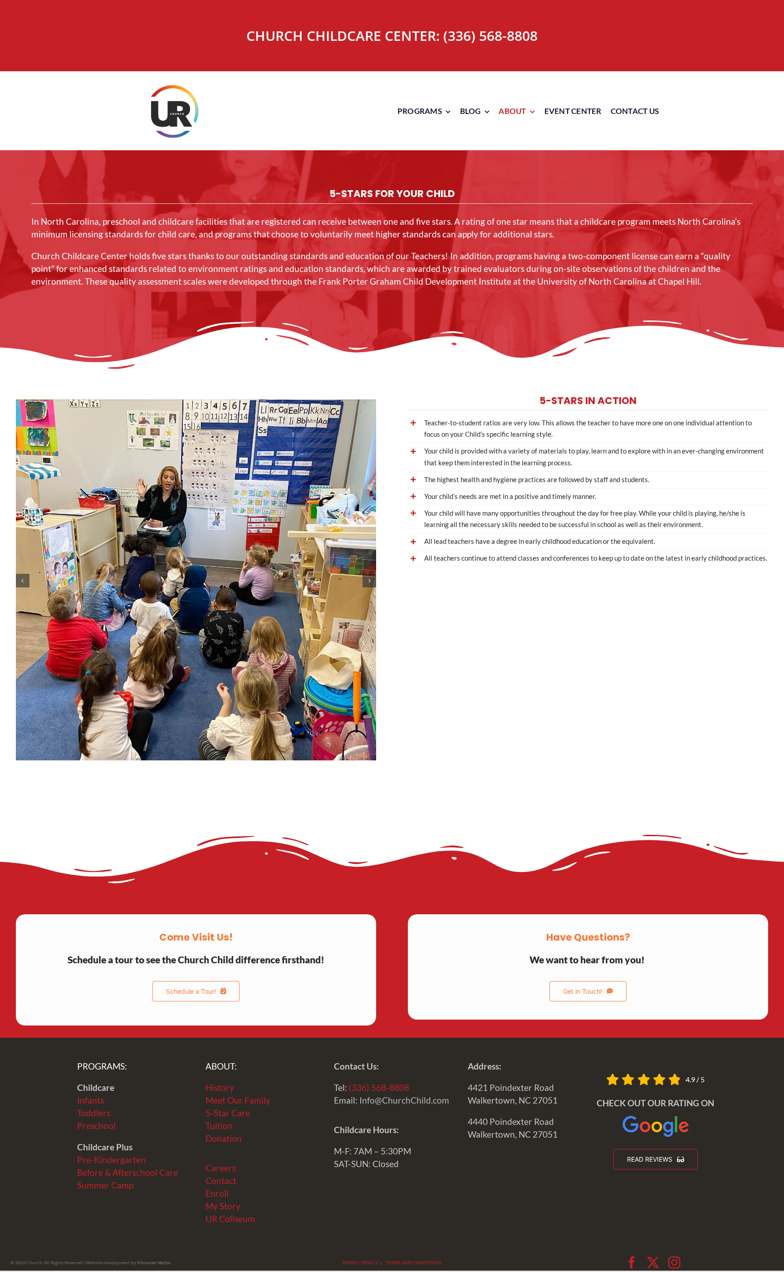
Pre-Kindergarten (111, 1160)
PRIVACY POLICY (360, 1262)
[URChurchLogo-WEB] (174, 89)
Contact (221, 1181)
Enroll (217, 1193)
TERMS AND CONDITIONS (413, 1262)
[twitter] (653, 1263)
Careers (221, 1168)
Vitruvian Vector (154, 1262)
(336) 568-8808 (490, 35)
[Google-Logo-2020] (656, 1118)
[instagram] (674, 1263)
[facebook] (632, 1263)
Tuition (219, 1126)
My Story (223, 1206)
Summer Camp (105, 1185)
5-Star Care (228, 1113)
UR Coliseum (230, 1219)
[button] (22, 580)
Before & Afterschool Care (127, 1173)
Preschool (96, 1126)
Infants (90, 1100)
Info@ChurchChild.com (404, 1100)
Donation (224, 1139)
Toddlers (93, 1113)
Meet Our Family (238, 1100)
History (220, 1088)
